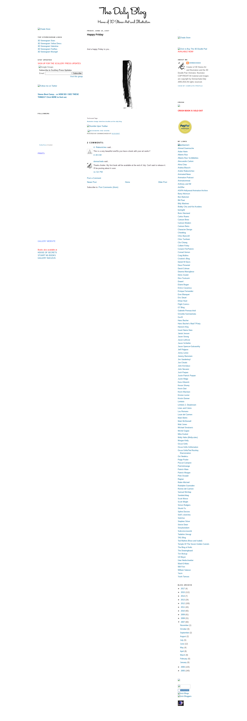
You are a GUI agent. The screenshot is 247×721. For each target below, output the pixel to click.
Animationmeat (184, 181)
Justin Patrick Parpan (187, 375)
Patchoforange (184, 466)
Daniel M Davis (184, 262)
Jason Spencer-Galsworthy (189, 346)
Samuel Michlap (184, 492)
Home (127, 182)
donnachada (98, 161)
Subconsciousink (185, 531)
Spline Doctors (184, 512)
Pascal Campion (184, 463)
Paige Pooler (183, 460)
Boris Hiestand (184, 213)
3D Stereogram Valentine (48, 46)
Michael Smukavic (185, 427)
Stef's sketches (184, 515)
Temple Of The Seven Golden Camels (193, 544)
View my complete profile (190, 86)
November (184, 625)
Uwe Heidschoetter (185, 560)
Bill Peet (181, 200)
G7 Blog (181, 307)
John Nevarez (183, 369)
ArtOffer (181, 187)
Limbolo (181, 401)
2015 (183, 592)
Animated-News (184, 174)
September (185, 633)
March (183, 655)
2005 (183, 671)
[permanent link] (97, 126)
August (183, 636)
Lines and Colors (185, 408)
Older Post (162, 182)
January (183, 662)
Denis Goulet (183, 275)
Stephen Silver (184, 521)
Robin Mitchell (184, 482)
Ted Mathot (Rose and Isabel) (190, 541)
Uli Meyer (182, 557)
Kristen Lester (183, 395)
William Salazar (184, 570)
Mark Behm (182, 418)
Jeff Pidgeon (183, 350)
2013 (183, 600)
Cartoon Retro (183, 226)
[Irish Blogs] (183, 693)
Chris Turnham (184, 239)
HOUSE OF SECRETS (47, 252)
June (182, 644)
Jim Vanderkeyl (184, 359)
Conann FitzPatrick (186, 249)
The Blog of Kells (185, 547)
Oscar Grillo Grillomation (188, 447)
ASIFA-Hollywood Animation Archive (193, 190)
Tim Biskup (182, 554)
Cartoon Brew (183, 220)
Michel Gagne (183, 431)
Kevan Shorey (184, 385)
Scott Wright (183, 502)
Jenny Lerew (183, 353)
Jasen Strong (183, 337)
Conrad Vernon (184, 252)
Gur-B (180, 317)
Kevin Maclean (184, 392)
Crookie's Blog (184, 259)
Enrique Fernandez (185, 291)
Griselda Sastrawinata (187, 314)
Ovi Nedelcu (183, 456)
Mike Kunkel (183, 434)
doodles (108, 121)
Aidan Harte (183, 151)
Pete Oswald (183, 476)
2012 (183, 603)
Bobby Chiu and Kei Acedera (190, 207)
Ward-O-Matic (183, 564)
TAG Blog (182, 538)
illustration (90, 121)
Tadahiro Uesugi (184, 534)
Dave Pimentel (184, 265)
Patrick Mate (183, 469)
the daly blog (117, 121)
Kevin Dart (182, 388)
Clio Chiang (182, 242)
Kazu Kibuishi (183, 382)
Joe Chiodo (182, 362)
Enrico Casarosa (185, 288)
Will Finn (181, 567)
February (184, 659)
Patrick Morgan (184, 473)
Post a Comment (94, 178)
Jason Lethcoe (184, 340)
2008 (183, 618)
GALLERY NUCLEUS (47, 258)
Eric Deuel (182, 298)
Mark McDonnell (184, 421)
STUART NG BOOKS (47, 255)
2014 (183, 596)
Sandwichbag (183, 495)
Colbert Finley (183, 246)
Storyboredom (183, 528)
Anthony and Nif (184, 184)
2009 (183, 614)
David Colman (183, 268)
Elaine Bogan (183, 285)
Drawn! (181, 281)
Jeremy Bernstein (185, 356)
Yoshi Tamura (183, 577)
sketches (102, 121)
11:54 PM (98, 172)
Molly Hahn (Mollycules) (188, 437)
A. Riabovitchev (100, 147)
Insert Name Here (185, 330)
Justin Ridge (183, 379)
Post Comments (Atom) (108, 187)
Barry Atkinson (184, 194)
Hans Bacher (183, 320)
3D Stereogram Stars (46, 41)
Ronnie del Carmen (186, 489)
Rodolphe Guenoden (186, 486)
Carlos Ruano (183, 216)
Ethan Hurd (182, 301)
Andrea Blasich (184, 168)
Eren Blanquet (184, 294)
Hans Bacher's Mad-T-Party (189, 324)
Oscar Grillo (183, 444)
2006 (183, 667)
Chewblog (182, 233)
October (183, 629)
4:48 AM (97, 155)
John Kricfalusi (184, 366)
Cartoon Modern (184, 223)
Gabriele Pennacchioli (187, 311)
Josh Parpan (183, 372)
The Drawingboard (185, 551)
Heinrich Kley (183, 327)
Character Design (185, 229)
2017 (183, 589)
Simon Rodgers (184, 505)
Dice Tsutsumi (184, 278)
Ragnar (181, 479)
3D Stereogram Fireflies (47, 49)
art (112, 121)
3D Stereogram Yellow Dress (49, 43)
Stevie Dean (183, 525)
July (182, 640)
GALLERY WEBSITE (46, 241)
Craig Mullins (183, 255)
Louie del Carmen (185, 414)
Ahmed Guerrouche (186, 148)
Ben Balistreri (183, 197)
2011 (183, 607)
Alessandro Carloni (185, 161)
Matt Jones (182, 424)
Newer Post (92, 182)
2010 (183, 611)
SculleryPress (42, 145)
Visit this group (76, 76)
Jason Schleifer (184, 343)
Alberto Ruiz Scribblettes (188, 158)
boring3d (181, 210)
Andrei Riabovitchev (186, 171)
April (182, 651)
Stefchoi (181, 518)
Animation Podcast (186, 177)
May (182, 647)
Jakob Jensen (183, 333)
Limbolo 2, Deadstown (187, 405)
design (96, 121)
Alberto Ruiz (183, 155)
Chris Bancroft (184, 236)
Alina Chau (182, 164)
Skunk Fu (182, 508)
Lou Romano (183, 411)
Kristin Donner (184, 398)
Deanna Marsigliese (186, 272)
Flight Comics (183, 304)
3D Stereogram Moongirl (48, 52)
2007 (183, 622)
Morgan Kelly (183, 440)
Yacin (180, 573)
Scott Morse (183, 499)
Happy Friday (95, 34)
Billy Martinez (183, 203)
